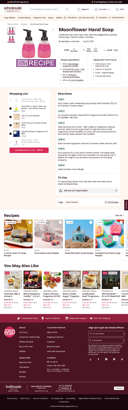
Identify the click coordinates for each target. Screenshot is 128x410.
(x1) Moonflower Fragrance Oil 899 (35, 132)
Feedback (119, 388)
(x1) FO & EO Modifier (31, 116)
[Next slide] (115, 238)
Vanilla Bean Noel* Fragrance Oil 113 (90, 295)
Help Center (52, 332)
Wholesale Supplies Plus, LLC (67, 406)
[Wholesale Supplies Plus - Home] (13, 9)
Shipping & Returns (55, 337)
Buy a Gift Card (25, 346)
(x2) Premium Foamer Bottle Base (34, 124)
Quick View (13, 285)
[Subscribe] (124, 334)
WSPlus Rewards (26, 342)
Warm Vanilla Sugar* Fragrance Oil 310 (71, 295)
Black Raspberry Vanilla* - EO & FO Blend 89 (32, 295)
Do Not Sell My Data (112, 398)
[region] (64, 2)
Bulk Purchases (53, 346)
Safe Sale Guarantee (56, 351)
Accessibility (71, 398)
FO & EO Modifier (76, 80)
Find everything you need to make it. (44, 9)
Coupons (51, 342)
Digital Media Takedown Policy (90, 398)
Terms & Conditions (40, 398)
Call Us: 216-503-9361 (56, 366)
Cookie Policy (64, 402)
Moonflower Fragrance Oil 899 (70, 65)
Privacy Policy (12, 398)
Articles (22, 376)
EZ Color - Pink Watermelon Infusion (73, 70)
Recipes (24, 24)
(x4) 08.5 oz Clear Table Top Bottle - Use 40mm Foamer (34, 107)
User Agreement (57, 398)
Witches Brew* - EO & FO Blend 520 (111, 295)
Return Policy (25, 398)
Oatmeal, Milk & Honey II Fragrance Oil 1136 (13, 295)
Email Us (54, 362)
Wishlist (22, 351)
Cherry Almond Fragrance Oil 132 (51, 295)
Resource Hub (13, 24)
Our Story (23, 332)
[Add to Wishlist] (53, 29)
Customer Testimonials (29, 337)
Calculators (24, 367)
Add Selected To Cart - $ (29, 150)
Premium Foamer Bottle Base (71, 76)
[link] (90, 359)
